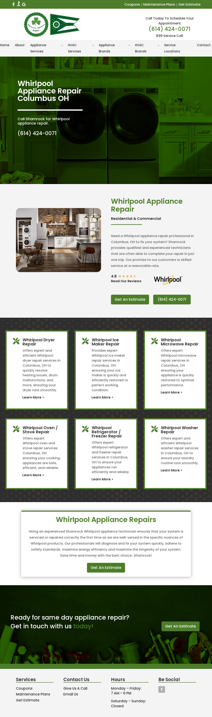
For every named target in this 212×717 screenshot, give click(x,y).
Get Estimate (189, 4)
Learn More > (33, 397)
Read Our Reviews (126, 281)
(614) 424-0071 (169, 29)
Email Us (70, 694)
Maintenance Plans (159, 4)
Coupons (132, 4)
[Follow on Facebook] (161, 689)
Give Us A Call (75, 688)
